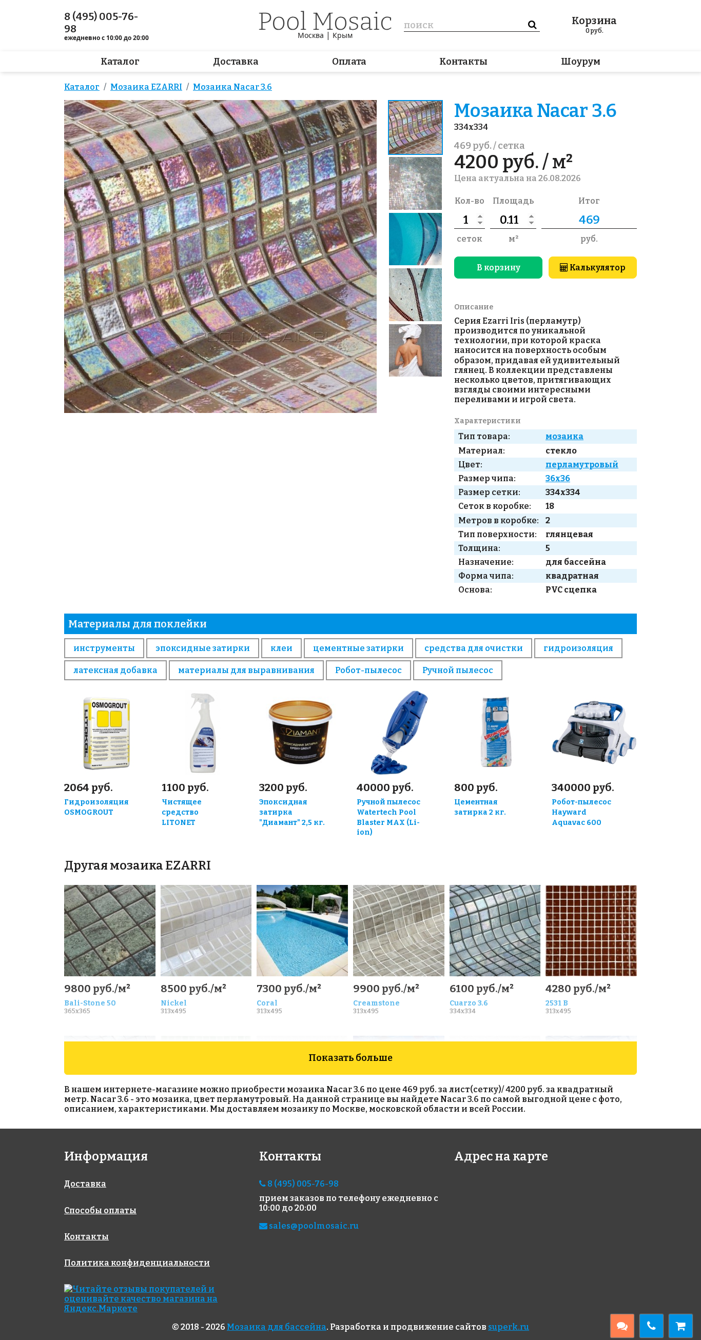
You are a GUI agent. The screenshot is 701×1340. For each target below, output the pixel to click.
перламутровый (582, 464)
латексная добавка (115, 670)
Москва (311, 35)
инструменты (104, 648)
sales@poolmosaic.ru (313, 1226)
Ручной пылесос (457, 670)
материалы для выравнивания (246, 670)
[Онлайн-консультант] (622, 1325)
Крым (343, 35)
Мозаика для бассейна (276, 1327)
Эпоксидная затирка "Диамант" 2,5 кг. (292, 812)
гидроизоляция (578, 648)
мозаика (564, 436)
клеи (281, 648)
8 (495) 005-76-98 (101, 22)
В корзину (498, 267)
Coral (267, 1003)
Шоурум (580, 61)
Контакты (463, 61)
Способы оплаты (100, 1210)
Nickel (174, 1003)
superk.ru (508, 1327)
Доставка (236, 61)
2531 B (557, 1003)
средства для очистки (473, 648)
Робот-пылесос (368, 670)
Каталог (120, 61)
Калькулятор (597, 267)
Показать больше (350, 1057)
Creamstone (376, 1003)
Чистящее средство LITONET (182, 812)
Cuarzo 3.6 (469, 1003)
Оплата (349, 61)
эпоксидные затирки (202, 648)
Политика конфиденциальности (137, 1263)
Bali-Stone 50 (90, 1003)
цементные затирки (358, 648)
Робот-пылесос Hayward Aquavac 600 (581, 812)
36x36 (558, 478)
